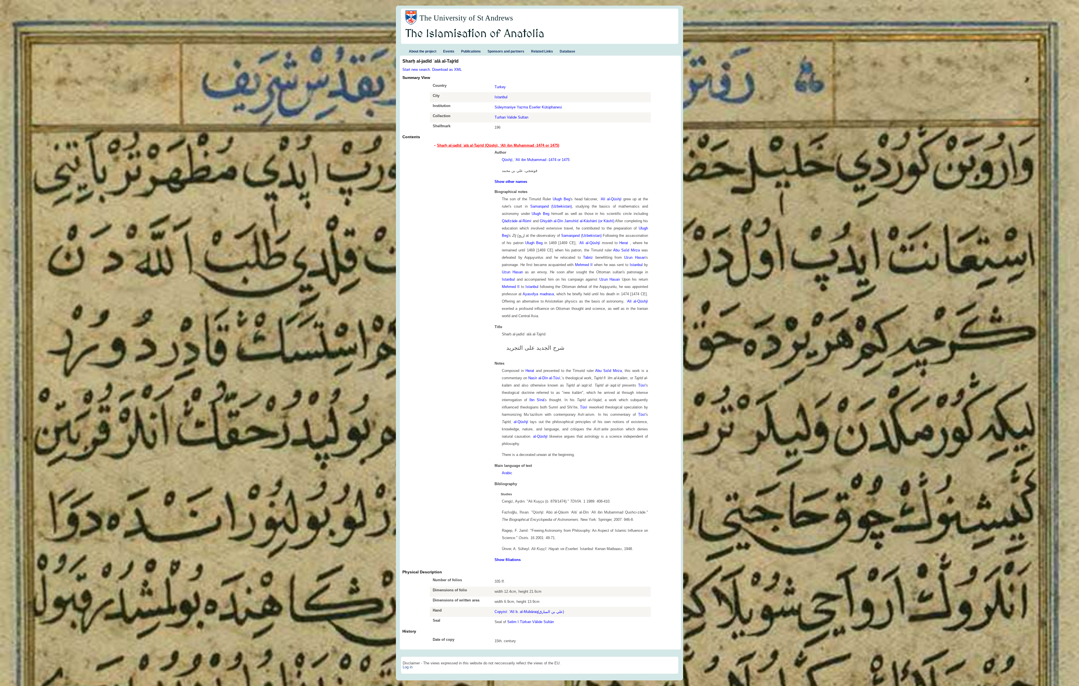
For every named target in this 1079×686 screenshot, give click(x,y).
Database (567, 51)
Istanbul (501, 97)
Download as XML (447, 69)
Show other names (511, 182)
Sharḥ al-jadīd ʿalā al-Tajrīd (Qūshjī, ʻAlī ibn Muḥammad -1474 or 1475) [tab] (498, 145)
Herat (624, 243)
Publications (471, 51)
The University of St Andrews (466, 18)
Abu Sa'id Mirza (626, 250)
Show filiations (508, 560)
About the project (422, 51)
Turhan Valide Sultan (511, 117)
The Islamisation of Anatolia (474, 34)
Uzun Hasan (634, 257)
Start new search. (416, 69)
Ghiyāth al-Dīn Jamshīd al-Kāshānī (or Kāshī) (577, 221)
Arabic (507, 473)
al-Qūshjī (521, 422)
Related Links (542, 51)
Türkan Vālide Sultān (537, 622)
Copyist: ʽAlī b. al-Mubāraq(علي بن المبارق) (529, 612)
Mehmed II (584, 265)
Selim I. (513, 622)
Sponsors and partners (506, 51)
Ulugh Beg (561, 199)
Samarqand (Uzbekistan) (551, 206)
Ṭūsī (641, 385)
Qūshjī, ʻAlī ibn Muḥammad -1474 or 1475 (536, 160)
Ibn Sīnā (536, 400)
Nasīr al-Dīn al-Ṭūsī (544, 378)
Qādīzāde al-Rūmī (516, 221)
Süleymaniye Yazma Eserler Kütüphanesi (528, 107)
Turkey (500, 87)
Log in (407, 667)
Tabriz (588, 257)
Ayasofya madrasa (538, 294)
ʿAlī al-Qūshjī (611, 199)
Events (448, 51)
